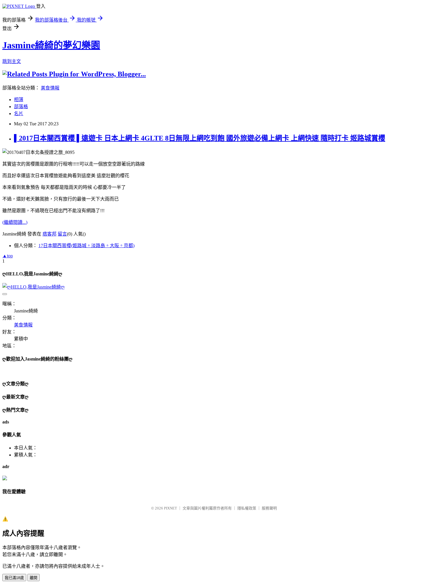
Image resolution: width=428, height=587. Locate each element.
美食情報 (50, 87)
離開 (33, 578)
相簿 (18, 99)
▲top (7, 255)
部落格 (21, 106)
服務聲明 (269, 508)
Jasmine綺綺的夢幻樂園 (51, 45)
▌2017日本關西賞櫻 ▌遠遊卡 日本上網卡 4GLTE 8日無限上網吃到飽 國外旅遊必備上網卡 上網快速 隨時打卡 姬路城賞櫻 (199, 138)
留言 (62, 233)
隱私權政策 (246, 508)
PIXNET (170, 508)
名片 (18, 113)
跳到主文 (11, 61)
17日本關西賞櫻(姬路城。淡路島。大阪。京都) (86, 245)
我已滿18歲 (14, 578)
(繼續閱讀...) (14, 222)
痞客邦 (49, 233)
